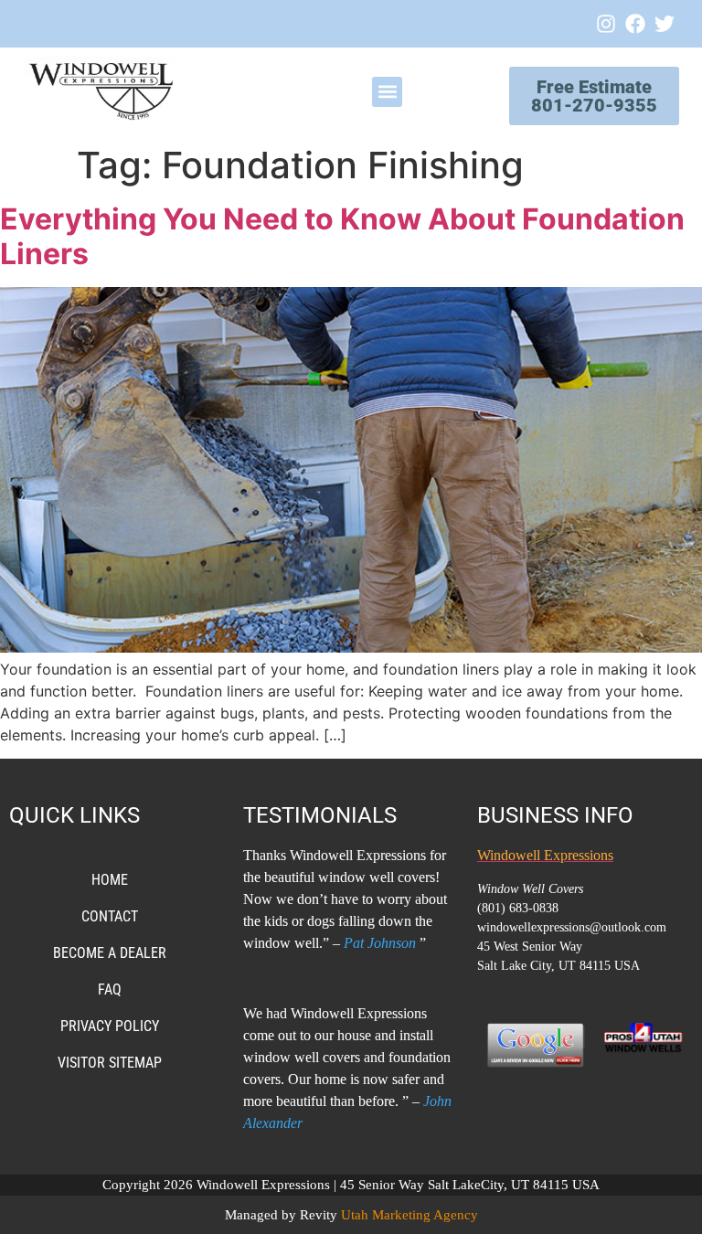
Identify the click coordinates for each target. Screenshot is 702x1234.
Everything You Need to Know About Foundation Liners (342, 236)
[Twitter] (664, 24)
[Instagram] (606, 24)
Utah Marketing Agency (409, 1214)
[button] (387, 92)
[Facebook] (635, 24)
